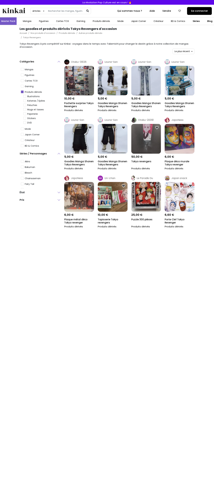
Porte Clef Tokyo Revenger (174, 221)
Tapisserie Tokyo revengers (108, 221)
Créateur (158, 21)
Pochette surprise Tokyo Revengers (79, 105)
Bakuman (30, 167)
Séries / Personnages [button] (33, 153)
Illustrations (33, 96)
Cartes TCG (62, 21)
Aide (152, 11)
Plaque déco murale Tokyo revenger (177, 163)
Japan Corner (138, 21)
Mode (120, 21)
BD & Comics (178, 21)
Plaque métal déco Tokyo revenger (75, 221)
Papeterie (32, 113)
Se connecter (199, 11)
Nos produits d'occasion (43, 33)
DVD (29, 122)
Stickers (31, 118)
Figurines (44, 21)
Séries (196, 21)
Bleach (28, 172)
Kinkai (13, 11)
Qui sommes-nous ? (129, 11)
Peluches (32, 105)
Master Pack (8, 21)
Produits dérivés (101, 21)
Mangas (27, 21)
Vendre (166, 11)
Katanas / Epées (36, 100)
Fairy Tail (29, 184)
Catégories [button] (27, 61)
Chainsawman (33, 178)
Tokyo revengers (141, 161)
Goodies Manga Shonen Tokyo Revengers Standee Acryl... (112, 105)
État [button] (22, 192)
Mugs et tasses (35, 109)
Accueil (23, 33)
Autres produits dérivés (90, 33)
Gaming (80, 21)
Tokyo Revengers (32, 37)
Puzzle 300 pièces (141, 219)
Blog (209, 21)
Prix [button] (22, 200)
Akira (27, 161)
